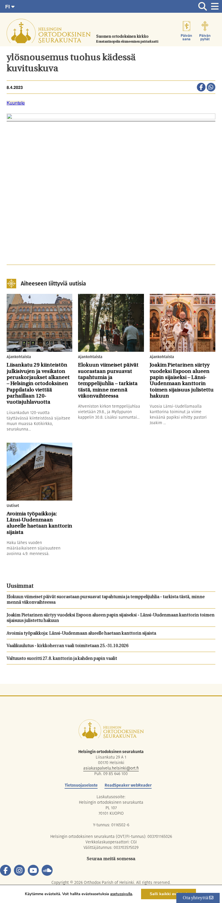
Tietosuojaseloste (81, 785)
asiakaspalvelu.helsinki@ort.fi (111, 768)
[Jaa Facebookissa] (201, 87)
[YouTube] (33, 870)
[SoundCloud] (47, 870)
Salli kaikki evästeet (168, 894)
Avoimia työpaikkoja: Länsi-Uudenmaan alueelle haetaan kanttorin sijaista (81, 633)
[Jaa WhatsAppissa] (211, 87)
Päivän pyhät (204, 37)
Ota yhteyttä (196, 898)
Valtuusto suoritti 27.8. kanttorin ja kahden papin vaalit (62, 659)
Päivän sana (186, 37)
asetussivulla (121, 894)
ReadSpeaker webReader (128, 785)
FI (8, 7)
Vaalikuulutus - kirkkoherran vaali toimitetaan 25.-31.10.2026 (67, 646)
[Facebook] (5, 870)
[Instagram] (19, 870)
